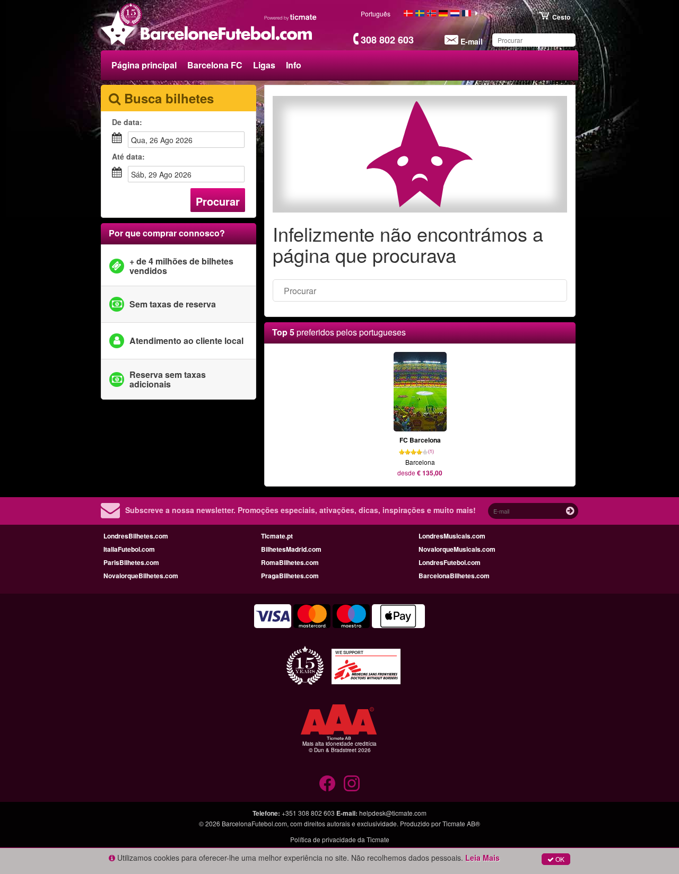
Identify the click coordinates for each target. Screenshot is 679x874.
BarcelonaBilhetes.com (454, 575)
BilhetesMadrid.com (291, 549)
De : (127, 122)
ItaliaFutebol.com (129, 549)
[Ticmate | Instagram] (352, 783)
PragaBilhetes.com (290, 575)
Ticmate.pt (277, 536)
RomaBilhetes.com (290, 562)
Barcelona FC (214, 65)
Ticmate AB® (461, 823)
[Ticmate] (290, 17)
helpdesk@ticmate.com (392, 812)
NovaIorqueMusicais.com (457, 549)
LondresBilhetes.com (135, 536)
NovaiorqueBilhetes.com (140, 575)
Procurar (218, 201)
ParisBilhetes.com (131, 562)
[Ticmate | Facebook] (327, 783)
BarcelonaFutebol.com (254, 823)
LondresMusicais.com (452, 536)
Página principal (144, 65)
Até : (128, 156)
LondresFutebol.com (450, 562)
